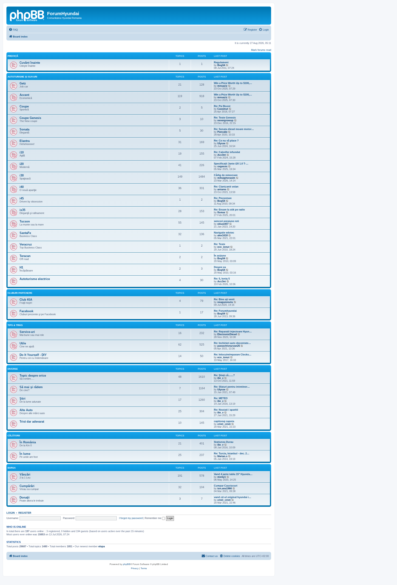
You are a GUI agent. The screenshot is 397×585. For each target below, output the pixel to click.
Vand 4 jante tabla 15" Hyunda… (233, 474)
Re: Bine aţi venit (224, 299)
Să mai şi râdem (31, 387)
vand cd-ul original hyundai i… (232, 497)
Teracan (25, 256)
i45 (22, 198)
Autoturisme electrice (35, 279)
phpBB (126, 564)
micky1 (221, 476)
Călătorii (14, 435)
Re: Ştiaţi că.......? (224, 375)
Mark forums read (261, 50)
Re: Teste (219, 244)
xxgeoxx (222, 166)
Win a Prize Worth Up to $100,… (233, 83)
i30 (22, 175)
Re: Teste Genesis (225, 117)
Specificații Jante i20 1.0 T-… (231, 163)
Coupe (24, 106)
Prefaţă (13, 56)
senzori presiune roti (226, 221)
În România (28, 442)
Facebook (26, 311)
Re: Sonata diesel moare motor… (234, 129)
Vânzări (25, 474)
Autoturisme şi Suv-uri (22, 76)
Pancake (222, 131)
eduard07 (223, 223)
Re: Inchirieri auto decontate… (232, 343)
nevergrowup (225, 120)
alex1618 (222, 235)
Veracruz (26, 244)
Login (10, 512)
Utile (23, 343)
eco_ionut (223, 246)
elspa (101, 546)
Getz (23, 83)
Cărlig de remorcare (226, 175)
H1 (21, 267)
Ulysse (221, 143)
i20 (22, 164)
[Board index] (27, 15)
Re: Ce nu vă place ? (226, 140)
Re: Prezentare (223, 198)
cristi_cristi (224, 424)
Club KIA (26, 299)
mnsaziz (222, 85)
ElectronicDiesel (227, 334)
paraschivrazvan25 (228, 345)
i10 (22, 152)
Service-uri (27, 332)
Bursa (12, 468)
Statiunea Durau (223, 442)
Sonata (24, 129)
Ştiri (23, 398)
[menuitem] (13, 29)
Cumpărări (27, 486)
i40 (22, 187)
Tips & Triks (15, 325)
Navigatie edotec (224, 232)
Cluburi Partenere (20, 293)
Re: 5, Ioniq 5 (222, 278)
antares (221, 189)
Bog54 (221, 65)
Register (24, 512)
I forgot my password (131, 518)
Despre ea (220, 267)
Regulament (221, 62)
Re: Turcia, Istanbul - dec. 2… (231, 453)
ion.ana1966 (224, 488)
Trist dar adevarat (32, 421)
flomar (221, 212)
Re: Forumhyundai (225, 310)
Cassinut (222, 108)
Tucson (25, 221)
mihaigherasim (226, 177)
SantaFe (25, 233)
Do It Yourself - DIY (33, 355)
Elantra (25, 141)
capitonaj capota (224, 421)
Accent (24, 95)
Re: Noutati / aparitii (226, 409)
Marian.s (222, 456)
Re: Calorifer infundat (227, 152)
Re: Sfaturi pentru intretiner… (232, 386)
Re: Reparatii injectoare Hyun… (233, 331)
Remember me (153, 518)
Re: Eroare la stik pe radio (229, 209)
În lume (25, 453)
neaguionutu (225, 302)
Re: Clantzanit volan (226, 186)
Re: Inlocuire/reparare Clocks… (232, 354)
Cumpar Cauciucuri (225, 485)
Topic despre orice (33, 375)
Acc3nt (221, 154)
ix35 (22, 210)
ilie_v (220, 378)
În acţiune (220, 255)
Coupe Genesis (30, 118)
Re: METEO (221, 398)
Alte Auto (26, 410)
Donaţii (25, 497)
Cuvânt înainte (30, 62)
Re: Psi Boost (222, 106)
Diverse (13, 369)
